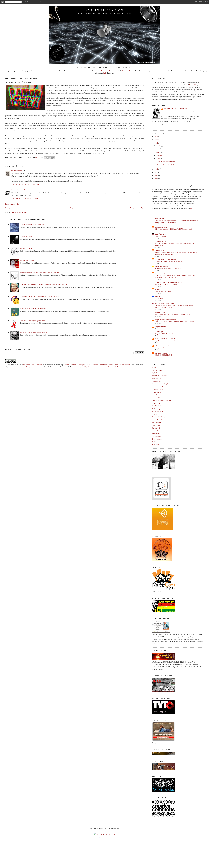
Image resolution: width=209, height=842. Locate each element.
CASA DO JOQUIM (161, 353)
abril (158, 149)
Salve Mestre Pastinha (27, 260)
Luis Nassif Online (158, 406)
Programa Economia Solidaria (165, 319)
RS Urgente (156, 433)
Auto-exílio (193, 85)
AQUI (192, 208)
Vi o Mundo (156, 444)
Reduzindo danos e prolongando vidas (32, 320)
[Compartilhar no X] (49, 157)
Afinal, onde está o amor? (162, 348)
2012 (156, 143)
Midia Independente (158, 409)
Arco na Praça (159, 298)
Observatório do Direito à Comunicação (165, 420)
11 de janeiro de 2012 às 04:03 (25, 198)
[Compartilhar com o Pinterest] (54, 157)
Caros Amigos (156, 381)
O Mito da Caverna (26, 236)
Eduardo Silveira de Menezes (105, 70)
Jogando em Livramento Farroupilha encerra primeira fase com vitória (175, 341)
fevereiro (159, 155)
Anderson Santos (16, 170)
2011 (156, 169)
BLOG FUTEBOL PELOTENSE (166, 339)
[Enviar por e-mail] (45, 157)
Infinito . (157, 289)
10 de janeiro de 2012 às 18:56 (25, 184)
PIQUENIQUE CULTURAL (163, 355)
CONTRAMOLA (160, 241)
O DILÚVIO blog (160, 234)
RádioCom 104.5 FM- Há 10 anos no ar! (168, 282)
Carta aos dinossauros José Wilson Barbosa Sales (169, 261)
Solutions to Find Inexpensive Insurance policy (168, 284)
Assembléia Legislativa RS (161, 376)
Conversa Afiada (157, 389)
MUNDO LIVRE (160, 312)
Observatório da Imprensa (160, 417)
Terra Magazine (157, 439)
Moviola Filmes (160, 273)
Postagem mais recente (12, 208)
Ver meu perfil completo (162, 127)
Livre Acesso (156, 403)
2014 (156, 137)
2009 (156, 175)
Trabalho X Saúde (26, 248)
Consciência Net (157, 387)
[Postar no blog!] (47, 157)
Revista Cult (156, 428)
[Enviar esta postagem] (42, 157)
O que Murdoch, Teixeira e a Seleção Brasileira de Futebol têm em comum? (44, 284)
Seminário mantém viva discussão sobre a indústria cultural (39, 272)
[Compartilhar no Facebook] (52, 157)
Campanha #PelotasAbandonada (164, 334)
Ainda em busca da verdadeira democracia (34, 332)
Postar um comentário (12, 204)
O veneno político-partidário (165, 161)
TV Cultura (155, 442)
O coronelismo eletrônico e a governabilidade (167, 268)
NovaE (154, 414)
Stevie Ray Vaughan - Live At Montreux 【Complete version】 (173, 314)
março (158, 152)
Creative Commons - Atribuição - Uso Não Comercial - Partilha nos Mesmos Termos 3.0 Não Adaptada (97, 365)
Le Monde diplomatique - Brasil (162, 400)
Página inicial (74, 208)
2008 (156, 178)
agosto (158, 146)
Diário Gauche (156, 392)
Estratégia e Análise (161, 266)
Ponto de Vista (157, 422)
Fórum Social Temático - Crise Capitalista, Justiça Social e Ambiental (174, 321)
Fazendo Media (157, 395)
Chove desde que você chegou (163, 291)
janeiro (158, 158)
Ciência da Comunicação (160, 384)
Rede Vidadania (160, 218)
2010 (156, 172)
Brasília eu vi (156, 378)
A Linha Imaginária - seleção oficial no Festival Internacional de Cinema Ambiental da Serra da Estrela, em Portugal (175, 276)
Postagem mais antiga (137, 208)
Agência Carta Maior (159, 373)
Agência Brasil (157, 370)
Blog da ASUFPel (160, 326)
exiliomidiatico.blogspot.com (24, 367)
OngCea (157, 296)
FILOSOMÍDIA (160, 250)
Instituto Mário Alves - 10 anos (165, 303)
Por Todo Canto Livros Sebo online (167, 259)
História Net (156, 398)
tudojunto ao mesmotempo (164, 346)
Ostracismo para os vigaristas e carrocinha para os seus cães (39, 296)
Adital (154, 367)
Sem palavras (156, 436)
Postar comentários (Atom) (19, 212)
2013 (156, 140)
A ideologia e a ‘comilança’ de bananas (33, 308)
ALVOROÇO (159, 332)
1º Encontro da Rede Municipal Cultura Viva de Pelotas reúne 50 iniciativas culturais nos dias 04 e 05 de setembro (176, 221)
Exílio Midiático (104, 10)
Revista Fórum (157, 431)
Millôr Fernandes (157, 411)
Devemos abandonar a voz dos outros (32, 224)
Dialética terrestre (161, 227)
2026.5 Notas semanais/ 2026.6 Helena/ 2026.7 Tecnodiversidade (173, 229)
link (104, 73)
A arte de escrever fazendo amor (166, 164)
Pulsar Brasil (156, 425)
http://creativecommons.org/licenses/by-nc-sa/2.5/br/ (101, 367)
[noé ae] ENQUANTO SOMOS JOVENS (167, 236)
